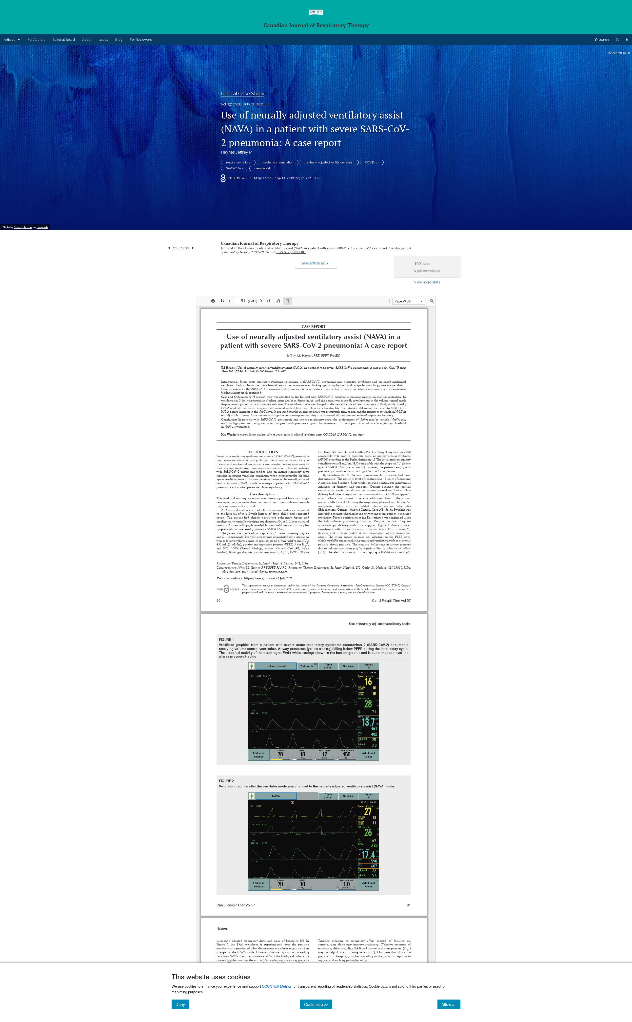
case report (262, 168)
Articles (9, 39)
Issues (103, 39)
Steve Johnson (23, 227)
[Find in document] (432, 301)
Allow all (450, 1004)
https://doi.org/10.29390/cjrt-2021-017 (287, 178)
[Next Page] (261, 301)
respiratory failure (238, 162)
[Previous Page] (230, 301)
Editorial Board (64, 39)
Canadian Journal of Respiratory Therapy (259, 243)
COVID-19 (371, 162)
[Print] (213, 301)
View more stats (427, 282)
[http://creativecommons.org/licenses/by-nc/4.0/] (406, 585)
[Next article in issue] (193, 247)
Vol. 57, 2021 (230, 104)
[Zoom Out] (385, 301)
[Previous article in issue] (168, 247)
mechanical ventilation (277, 162)
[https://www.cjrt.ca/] (257, 578)
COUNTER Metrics (277, 986)
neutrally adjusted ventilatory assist (329, 162)
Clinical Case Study (242, 94)
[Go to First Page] (223, 301)
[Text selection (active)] (287, 301)
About (86, 39)
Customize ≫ (318, 1004)
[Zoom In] (390, 301)
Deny (182, 1004)
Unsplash (42, 227)
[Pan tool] (277, 301)
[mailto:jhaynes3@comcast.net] (273, 572)
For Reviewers (141, 39)
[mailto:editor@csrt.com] (365, 592)
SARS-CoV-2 (234, 168)
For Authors (36, 39)
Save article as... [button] (315, 263)
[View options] (203, 301)
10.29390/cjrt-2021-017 (291, 252)
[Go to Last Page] (268, 301)
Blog (118, 39)
